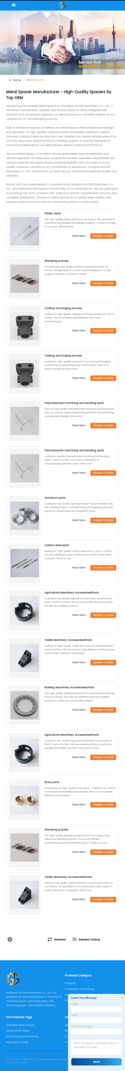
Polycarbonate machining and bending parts (74, 403)
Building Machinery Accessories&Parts (69, 687)
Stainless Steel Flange (20, 1025)
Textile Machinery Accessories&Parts (68, 640)
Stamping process (56, 261)
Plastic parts (53, 213)
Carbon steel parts (57, 545)
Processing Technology (80, 989)
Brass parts (52, 782)
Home (17, 80)
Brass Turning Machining (22, 1037)
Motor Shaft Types (18, 1031)
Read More (78, 236)
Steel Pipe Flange (17, 1042)
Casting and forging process (63, 308)
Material (70, 983)
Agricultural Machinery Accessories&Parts (72, 593)
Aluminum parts (55, 498)
